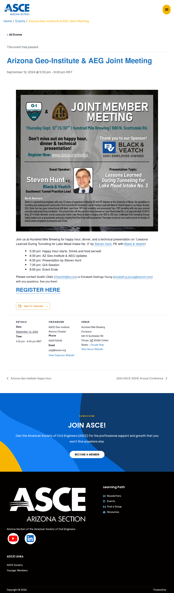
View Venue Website (92, 349)
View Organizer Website (61, 355)
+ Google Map (96, 344)
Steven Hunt (103, 243)
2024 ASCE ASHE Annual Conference (140, 378)
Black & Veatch (134, 243)
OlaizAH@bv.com (65, 277)
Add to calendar (33, 306)
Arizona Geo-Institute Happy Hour (30, 378)
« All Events (14, 34)
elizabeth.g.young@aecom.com (133, 277)
